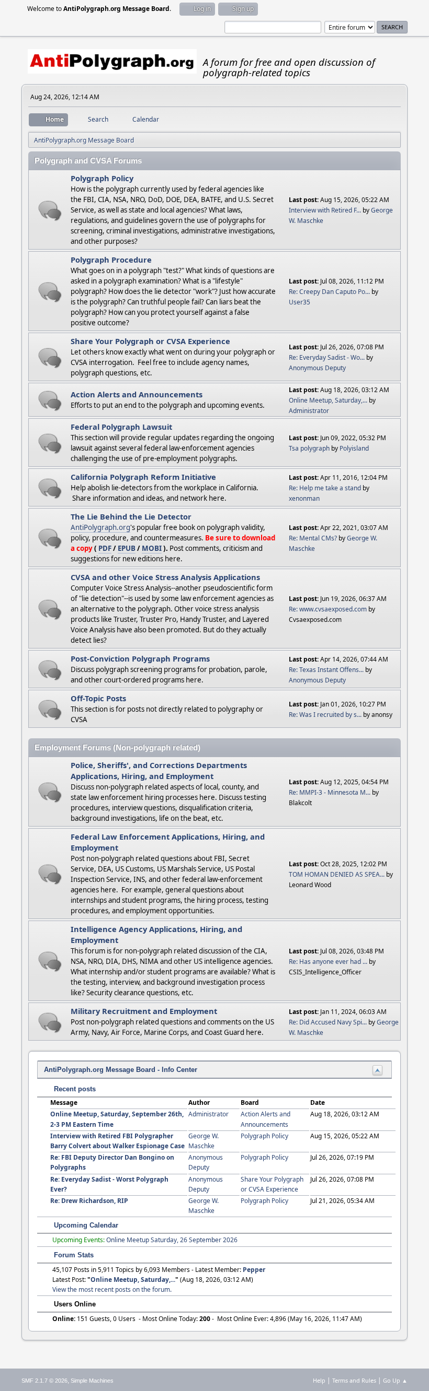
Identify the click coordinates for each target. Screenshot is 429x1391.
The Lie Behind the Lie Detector (131, 516)
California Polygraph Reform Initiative (143, 476)
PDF (104, 548)
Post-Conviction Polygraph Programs (140, 658)
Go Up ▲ (395, 1380)
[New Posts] (50, 210)
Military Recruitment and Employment (144, 1011)
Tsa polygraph (309, 448)
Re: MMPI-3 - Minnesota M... (329, 792)
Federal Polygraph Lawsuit (121, 426)
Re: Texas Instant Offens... (326, 669)
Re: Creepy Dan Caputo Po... (329, 291)
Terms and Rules (354, 1380)
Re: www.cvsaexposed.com (328, 609)
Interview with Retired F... (325, 210)
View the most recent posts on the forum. (112, 1289)
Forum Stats (73, 1255)
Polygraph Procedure (111, 259)
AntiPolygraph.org (100, 527)
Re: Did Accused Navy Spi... (328, 1022)
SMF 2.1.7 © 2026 (44, 1380)
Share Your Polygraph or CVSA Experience (150, 341)
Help (319, 1380)
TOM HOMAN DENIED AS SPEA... (337, 874)
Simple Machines (92, 1380)
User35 (299, 302)
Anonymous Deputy (317, 367)
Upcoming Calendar (85, 1225)
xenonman (304, 498)
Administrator (309, 410)
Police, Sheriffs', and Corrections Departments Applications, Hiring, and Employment (159, 770)
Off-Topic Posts (98, 698)
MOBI (152, 548)
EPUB (127, 548)
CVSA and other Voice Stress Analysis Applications (165, 577)
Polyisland (354, 448)
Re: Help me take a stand (325, 488)
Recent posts (74, 1089)
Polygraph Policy (102, 178)
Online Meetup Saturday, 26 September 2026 (172, 1239)
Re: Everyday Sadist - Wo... (327, 357)
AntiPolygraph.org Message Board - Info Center (120, 1070)
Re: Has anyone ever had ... (328, 961)
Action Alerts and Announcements (136, 394)
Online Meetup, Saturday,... (328, 400)
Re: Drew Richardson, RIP (89, 1200)
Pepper (254, 1269)
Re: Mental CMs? (313, 538)
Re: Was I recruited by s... (325, 714)
